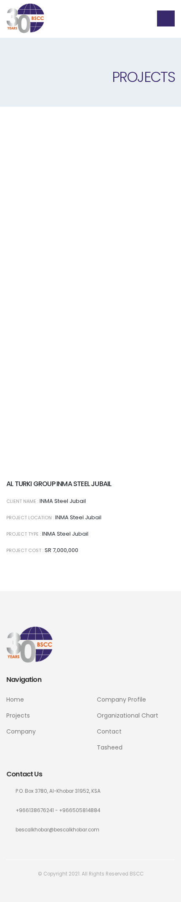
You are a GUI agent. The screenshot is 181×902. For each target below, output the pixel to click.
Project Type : (23, 534)
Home (15, 699)
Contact (109, 731)
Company (21, 731)
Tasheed (109, 747)
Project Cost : (24, 550)
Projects (18, 715)
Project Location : (30, 517)
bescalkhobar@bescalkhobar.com (57, 829)
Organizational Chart (127, 715)
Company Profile (121, 699)
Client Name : (22, 501)
